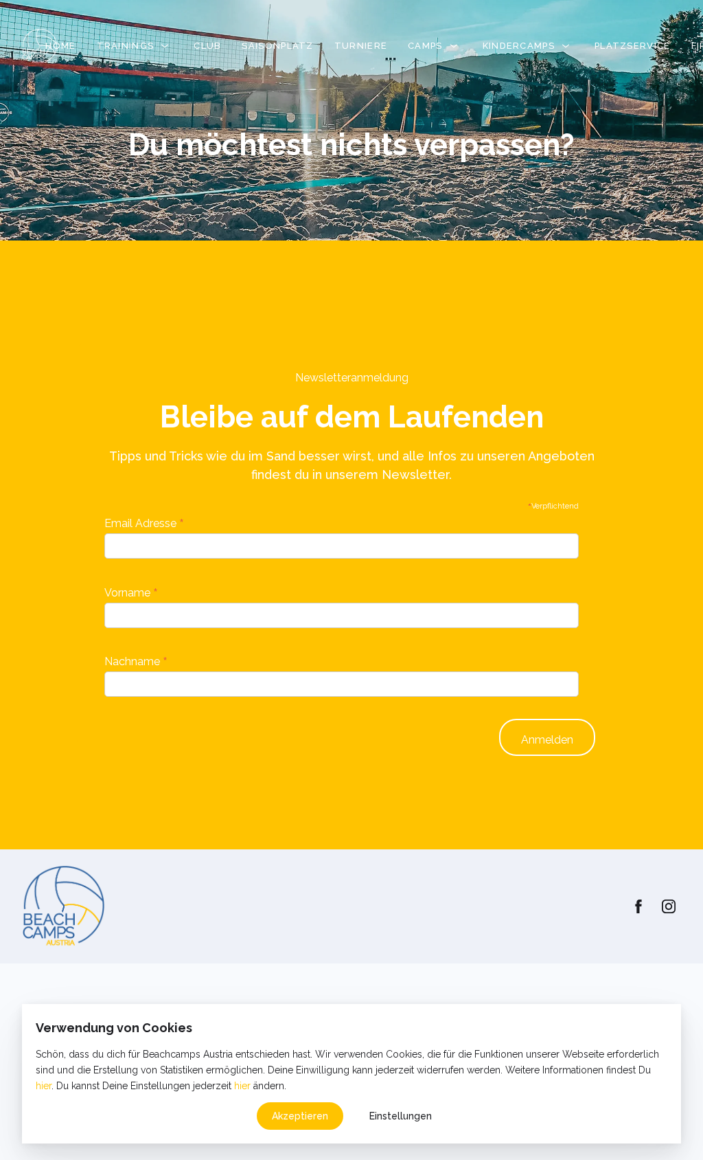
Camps (425, 46)
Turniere (360, 46)
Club (207, 46)
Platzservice (633, 46)
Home (60, 46)
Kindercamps (519, 46)
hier (43, 1085)
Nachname (136, 661)
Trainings (125, 46)
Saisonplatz (277, 46)
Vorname (131, 592)
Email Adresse (144, 523)
